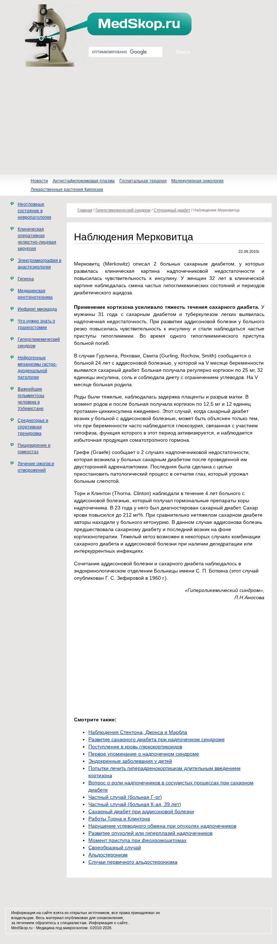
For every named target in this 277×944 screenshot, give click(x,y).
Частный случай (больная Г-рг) (125, 797)
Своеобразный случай (114, 847)
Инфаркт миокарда (37, 309)
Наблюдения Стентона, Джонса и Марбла (137, 732)
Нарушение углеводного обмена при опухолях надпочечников (162, 826)
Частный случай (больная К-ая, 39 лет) (134, 804)
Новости (39, 180)
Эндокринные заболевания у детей (130, 761)
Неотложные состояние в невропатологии (34, 211)
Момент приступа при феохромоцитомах (137, 840)
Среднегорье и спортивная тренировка (33, 427)
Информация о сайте (108, 923)
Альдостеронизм (108, 855)
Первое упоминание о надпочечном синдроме (143, 754)
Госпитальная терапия (143, 180)
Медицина (45, 928)
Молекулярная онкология (197, 180)
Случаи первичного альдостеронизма (132, 862)
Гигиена (26, 278)
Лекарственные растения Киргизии (67, 189)
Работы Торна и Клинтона (119, 818)
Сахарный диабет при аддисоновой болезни (141, 811)
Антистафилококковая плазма (84, 180)
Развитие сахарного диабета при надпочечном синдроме (156, 739)
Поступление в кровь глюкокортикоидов (135, 746)
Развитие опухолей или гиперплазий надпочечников (150, 833)
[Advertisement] (138, 120)
